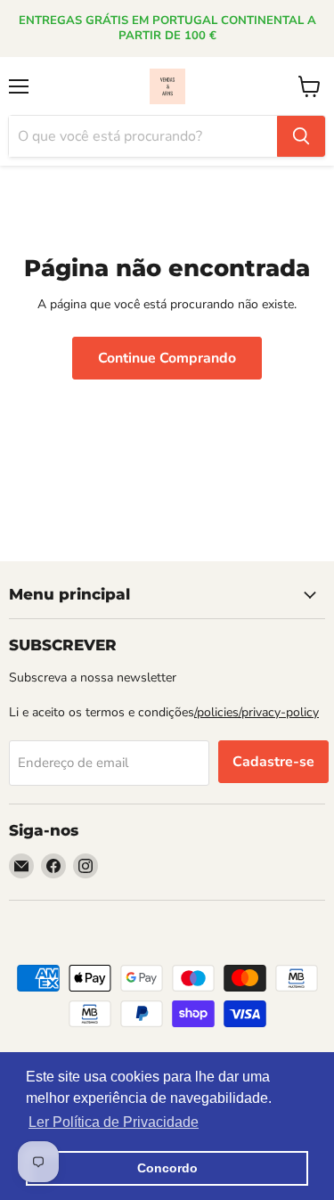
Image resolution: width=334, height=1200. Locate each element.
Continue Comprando (167, 358)
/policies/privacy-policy (256, 712)
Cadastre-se (273, 761)
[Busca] (301, 136)
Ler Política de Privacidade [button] (114, 1122)
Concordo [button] (167, 1168)
